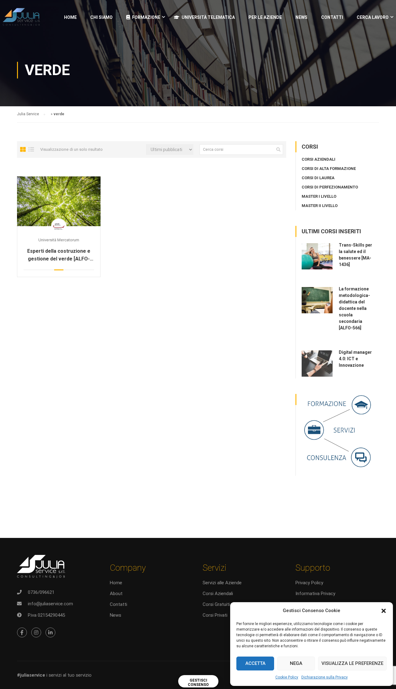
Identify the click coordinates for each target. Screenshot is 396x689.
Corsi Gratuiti (216, 604)
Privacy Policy (309, 582)
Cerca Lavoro (373, 17)
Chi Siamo (101, 17)
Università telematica (208, 17)
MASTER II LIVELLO (320, 205)
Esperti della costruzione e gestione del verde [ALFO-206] (58, 255)
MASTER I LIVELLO (319, 196)
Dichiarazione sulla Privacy (324, 677)
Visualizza (59, 201)
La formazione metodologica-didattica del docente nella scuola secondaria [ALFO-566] (354, 308)
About (116, 593)
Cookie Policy (286, 677)
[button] (384, 611)
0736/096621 (41, 592)
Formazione (146, 17)
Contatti (332, 17)
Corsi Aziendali (218, 593)
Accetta (255, 663)
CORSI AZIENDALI (318, 159)
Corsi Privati (215, 615)
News (115, 615)
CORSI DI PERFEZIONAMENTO (330, 187)
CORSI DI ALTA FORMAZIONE (329, 168)
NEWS (301, 17)
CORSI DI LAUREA (318, 177)
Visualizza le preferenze (352, 663)
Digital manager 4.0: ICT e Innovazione (355, 359)
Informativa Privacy (315, 593)
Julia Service (28, 114)
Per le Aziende (265, 17)
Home (70, 17)
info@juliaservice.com (50, 604)
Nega (296, 663)
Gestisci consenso (198, 682)
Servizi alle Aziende (222, 582)
